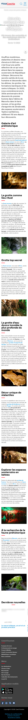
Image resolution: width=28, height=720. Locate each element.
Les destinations (6, 666)
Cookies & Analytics (13, 716)
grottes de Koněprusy (13, 404)
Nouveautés (5, 670)
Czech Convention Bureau (9, 652)
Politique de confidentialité (13, 714)
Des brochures (5, 674)
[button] (21, 3)
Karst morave (10, 142)
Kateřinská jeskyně (21, 140)
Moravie (14, 538)
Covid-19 (4, 679)
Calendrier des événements (9, 677)
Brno (22, 142)
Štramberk (6, 540)
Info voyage (4, 672)
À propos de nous (6, 646)
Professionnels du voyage (9, 648)
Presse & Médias (6, 650)
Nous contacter (6, 656)
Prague (9, 406)
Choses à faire (5, 668)
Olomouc (10, 341)
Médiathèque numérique (8, 654)
